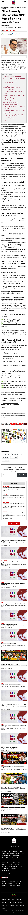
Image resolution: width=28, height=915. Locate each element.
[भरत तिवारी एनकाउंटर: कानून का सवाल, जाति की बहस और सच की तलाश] (14, 799)
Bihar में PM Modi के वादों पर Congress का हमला (11, 88)
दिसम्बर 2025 (20, 885)
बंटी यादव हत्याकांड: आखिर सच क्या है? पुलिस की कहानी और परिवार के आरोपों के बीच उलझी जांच (13, 726)
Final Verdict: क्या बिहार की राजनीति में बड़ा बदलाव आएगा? (14, 116)
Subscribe (22, 475)
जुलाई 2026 (12, 881)
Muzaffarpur (6, 486)
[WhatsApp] (2, 33)
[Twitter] (11, 847)
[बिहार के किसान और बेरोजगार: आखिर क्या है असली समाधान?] (14, 778)
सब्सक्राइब (20, 415)
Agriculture (4, 786)
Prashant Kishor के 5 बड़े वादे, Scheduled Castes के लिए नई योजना (14, 78)
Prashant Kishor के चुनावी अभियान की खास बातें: (15, 107)
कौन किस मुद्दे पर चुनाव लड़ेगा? (11, 100)
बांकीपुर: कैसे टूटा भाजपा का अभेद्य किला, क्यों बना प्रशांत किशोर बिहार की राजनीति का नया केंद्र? (13, 584)
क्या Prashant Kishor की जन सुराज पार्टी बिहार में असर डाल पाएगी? (13, 103)
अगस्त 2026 (4, 881)
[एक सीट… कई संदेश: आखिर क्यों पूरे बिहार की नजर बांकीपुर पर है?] (14, 676)
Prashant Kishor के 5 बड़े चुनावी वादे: (14, 85)
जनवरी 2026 (12, 885)
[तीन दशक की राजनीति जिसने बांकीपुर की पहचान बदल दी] (14, 655)
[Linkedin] (12, 33)
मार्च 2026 (18, 883)
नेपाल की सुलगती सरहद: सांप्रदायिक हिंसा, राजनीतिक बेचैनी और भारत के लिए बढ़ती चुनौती (14, 513)
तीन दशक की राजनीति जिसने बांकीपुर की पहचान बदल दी (10, 664)
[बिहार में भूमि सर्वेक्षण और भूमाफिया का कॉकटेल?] (14, 615)
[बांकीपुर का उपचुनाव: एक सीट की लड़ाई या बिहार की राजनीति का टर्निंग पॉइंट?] (14, 595)
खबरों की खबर (22, 413)
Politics (6, 25)
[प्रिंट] (19, 33)
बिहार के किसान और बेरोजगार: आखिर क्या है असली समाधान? (11, 787)
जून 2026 (19, 881)
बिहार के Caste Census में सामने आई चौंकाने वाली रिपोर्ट (14, 82)
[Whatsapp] (18, 847)
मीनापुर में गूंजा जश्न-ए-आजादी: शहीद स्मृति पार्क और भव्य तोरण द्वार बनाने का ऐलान (13, 504)
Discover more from (11, 121)
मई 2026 (4, 883)
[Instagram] (16, 847)
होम (2, 7)
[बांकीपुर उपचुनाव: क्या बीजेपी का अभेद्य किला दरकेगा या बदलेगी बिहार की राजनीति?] (14, 758)
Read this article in (11, 119)
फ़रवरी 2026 (4, 885)
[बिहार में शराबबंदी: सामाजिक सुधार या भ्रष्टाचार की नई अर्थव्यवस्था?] (14, 819)
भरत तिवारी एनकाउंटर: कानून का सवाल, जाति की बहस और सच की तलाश (13, 807)
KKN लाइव (3, 413)
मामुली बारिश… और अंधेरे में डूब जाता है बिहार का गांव (9, 747)
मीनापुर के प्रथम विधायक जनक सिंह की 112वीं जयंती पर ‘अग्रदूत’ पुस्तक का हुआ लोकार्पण (13, 562)
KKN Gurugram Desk (9, 30)
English (4, 407)
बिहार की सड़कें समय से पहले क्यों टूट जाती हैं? (8, 643)
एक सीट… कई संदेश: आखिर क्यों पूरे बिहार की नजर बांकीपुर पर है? (12, 684)
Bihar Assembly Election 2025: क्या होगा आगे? (14, 112)
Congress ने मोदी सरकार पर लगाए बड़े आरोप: (14, 92)
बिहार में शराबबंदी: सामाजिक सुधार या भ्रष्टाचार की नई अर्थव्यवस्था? (12, 828)
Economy (5, 494)
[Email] (16, 33)
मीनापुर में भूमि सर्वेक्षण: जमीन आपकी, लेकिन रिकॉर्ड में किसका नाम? (13, 495)
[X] (9, 33)
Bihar (4, 7)
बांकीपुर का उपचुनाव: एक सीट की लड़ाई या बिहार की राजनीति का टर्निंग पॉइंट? (13, 604)
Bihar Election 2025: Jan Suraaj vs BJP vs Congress (14, 97)
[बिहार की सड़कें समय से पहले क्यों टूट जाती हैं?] (14, 635)
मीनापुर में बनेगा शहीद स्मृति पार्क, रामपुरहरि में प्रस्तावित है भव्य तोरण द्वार (14, 487)
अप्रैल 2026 (10, 883)
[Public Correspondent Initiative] (14, 424)
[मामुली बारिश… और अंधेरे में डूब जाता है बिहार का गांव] (14, 738)
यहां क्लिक (5, 415)
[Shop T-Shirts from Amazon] (14, 436)
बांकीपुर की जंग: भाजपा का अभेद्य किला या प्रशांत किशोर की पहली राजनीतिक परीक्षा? (13, 705)
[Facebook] (6, 33)
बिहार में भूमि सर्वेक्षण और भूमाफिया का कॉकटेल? (9, 624)
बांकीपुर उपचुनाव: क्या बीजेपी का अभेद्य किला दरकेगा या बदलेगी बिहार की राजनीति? (12, 767)
